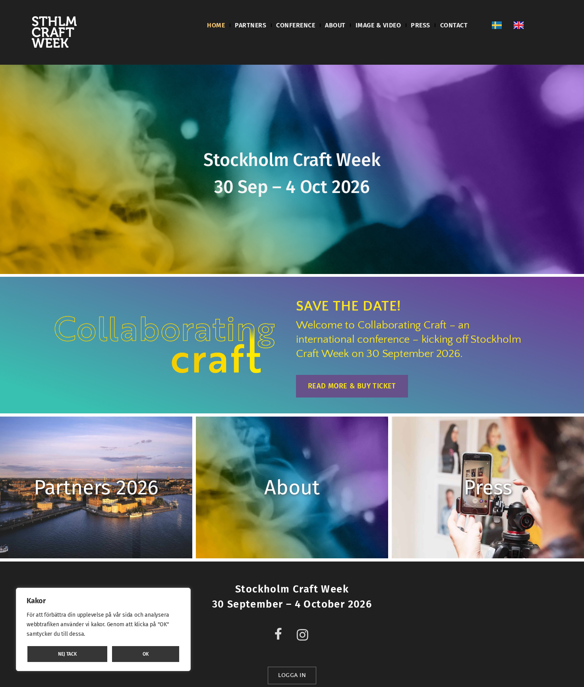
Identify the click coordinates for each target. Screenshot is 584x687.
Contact (454, 25)
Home (216, 25)
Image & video (378, 25)
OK (146, 654)
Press (420, 25)
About (335, 25)
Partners (250, 25)
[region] (103, 629)
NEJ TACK (67, 654)
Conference (295, 25)
